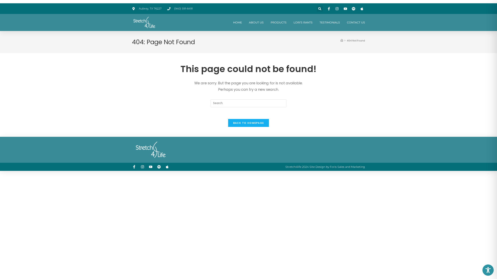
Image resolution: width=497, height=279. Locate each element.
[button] (320, 9)
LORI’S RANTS (303, 22)
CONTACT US (356, 22)
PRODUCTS (279, 22)
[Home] (342, 40)
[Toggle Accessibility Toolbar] (488, 270)
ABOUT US (256, 22)
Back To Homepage (248, 123)
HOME (237, 22)
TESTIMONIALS (330, 22)
